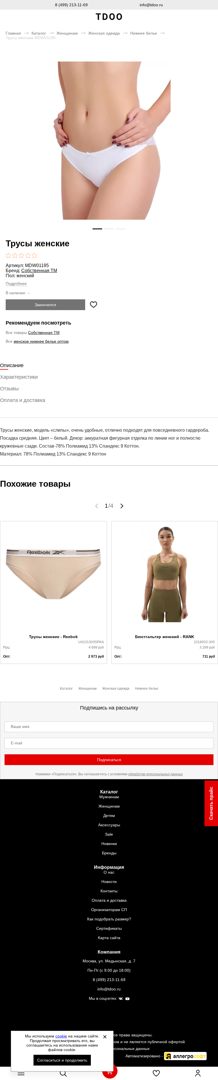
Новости (109, 881)
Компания (109, 952)
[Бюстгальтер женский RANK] (165, 577)
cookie (61, 1036)
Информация (109, 867)
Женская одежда (104, 33)
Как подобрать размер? (109, 919)
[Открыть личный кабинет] (197, 1073)
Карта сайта (109, 937)
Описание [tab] (12, 365)
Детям (109, 815)
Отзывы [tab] (9, 388)
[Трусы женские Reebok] (53, 577)
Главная (13, 33)
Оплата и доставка (109, 900)
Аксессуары (109, 825)
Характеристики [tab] (19, 377)
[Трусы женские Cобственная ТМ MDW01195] (109, 153)
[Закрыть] (105, 1036)
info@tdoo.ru (151, 5)
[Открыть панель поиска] (63, 1073)
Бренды (109, 853)
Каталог (39, 33)
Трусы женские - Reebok (53, 637)
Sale (109, 834)
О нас (109, 872)
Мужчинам (109, 797)
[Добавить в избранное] (93, 304)
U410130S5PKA (91, 642)
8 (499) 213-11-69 (71, 5)
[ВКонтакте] (121, 999)
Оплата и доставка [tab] (22, 400)
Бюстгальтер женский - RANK (164, 637)
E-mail (16, 743)
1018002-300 (204, 642)
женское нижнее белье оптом (41, 341)
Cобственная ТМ (39, 270)
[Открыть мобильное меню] (21, 1073)
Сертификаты (109, 928)
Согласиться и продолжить (62, 1060)
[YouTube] (127, 999)
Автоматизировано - (144, 1056)
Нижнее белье (143, 33)
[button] (97, 505)
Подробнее (16, 283)
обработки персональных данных (155, 774)
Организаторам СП (109, 909)
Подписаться (109, 759)
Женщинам (67, 33)
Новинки (109, 843)
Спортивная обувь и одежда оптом (109, 17)
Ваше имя (20, 726)
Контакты (109, 891)
